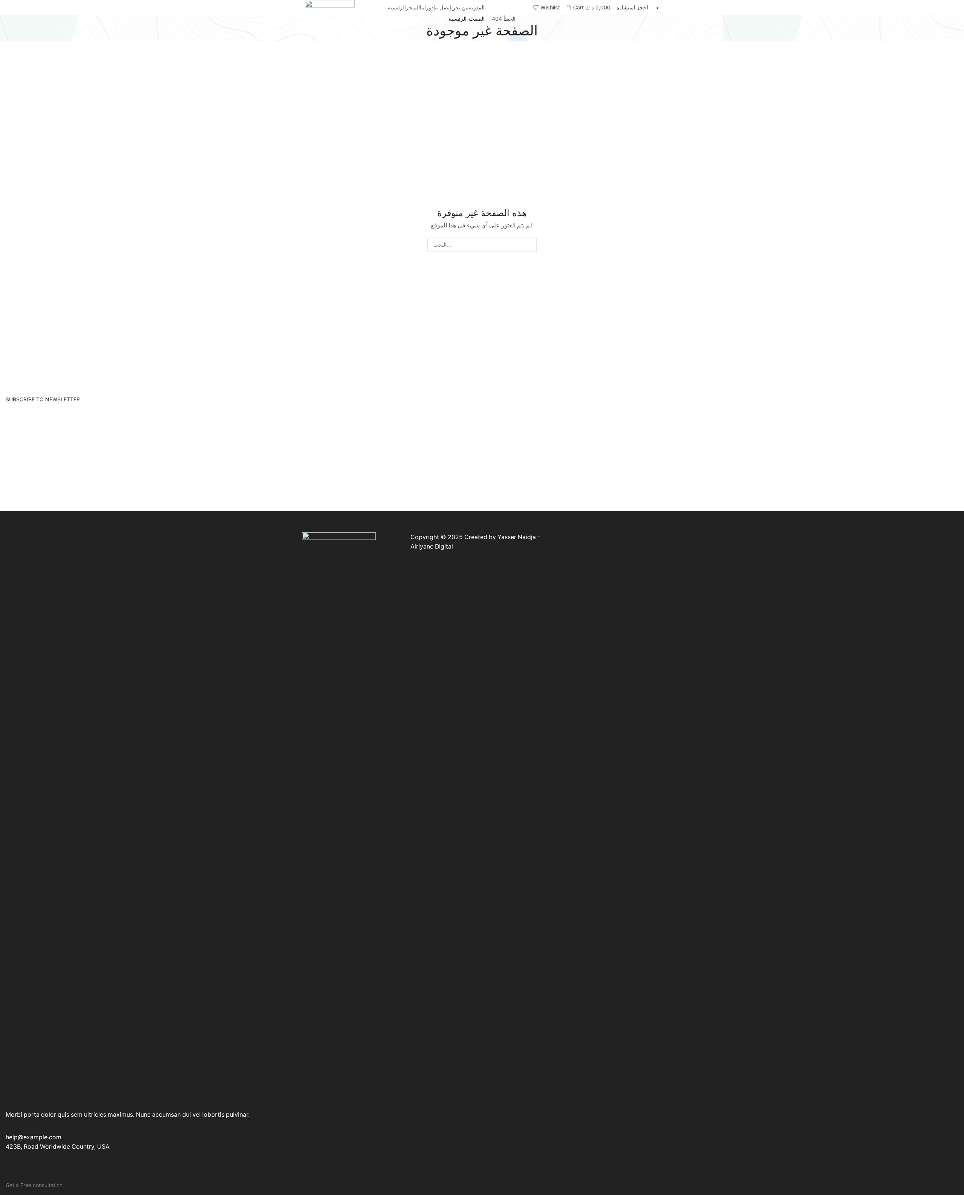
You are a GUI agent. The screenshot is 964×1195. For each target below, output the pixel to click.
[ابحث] (530, 244)
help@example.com (33, 1137)
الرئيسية (397, 7)
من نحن (460, 7)
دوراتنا (426, 7)
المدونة (477, 7)
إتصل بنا (442, 7)
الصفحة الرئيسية (466, 18)
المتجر (413, 7)
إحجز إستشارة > (637, 7)
